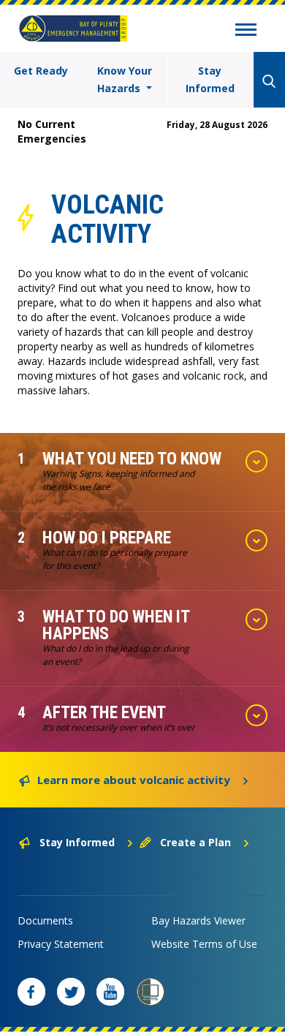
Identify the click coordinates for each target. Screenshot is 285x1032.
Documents (45, 920)
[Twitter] (71, 992)
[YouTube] (110, 992)
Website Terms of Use (204, 944)
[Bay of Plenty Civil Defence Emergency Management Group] (73, 28)
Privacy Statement (61, 944)
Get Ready (41, 71)
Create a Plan (195, 842)
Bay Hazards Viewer (198, 920)
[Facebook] (31, 992)
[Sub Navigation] (245, 31)
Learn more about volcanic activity (133, 779)
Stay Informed (210, 79)
